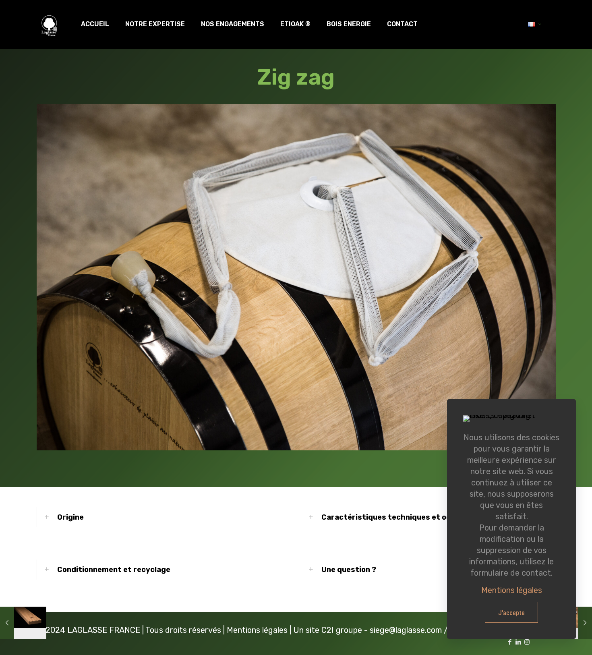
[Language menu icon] (535, 24)
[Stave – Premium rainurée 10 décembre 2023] (23, 623)
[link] (164, 517)
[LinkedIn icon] (518, 642)
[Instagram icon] (527, 642)
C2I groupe (341, 630)
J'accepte (511, 612)
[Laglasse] (49, 24)
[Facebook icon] (510, 642)
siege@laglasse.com (406, 630)
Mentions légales (257, 630)
